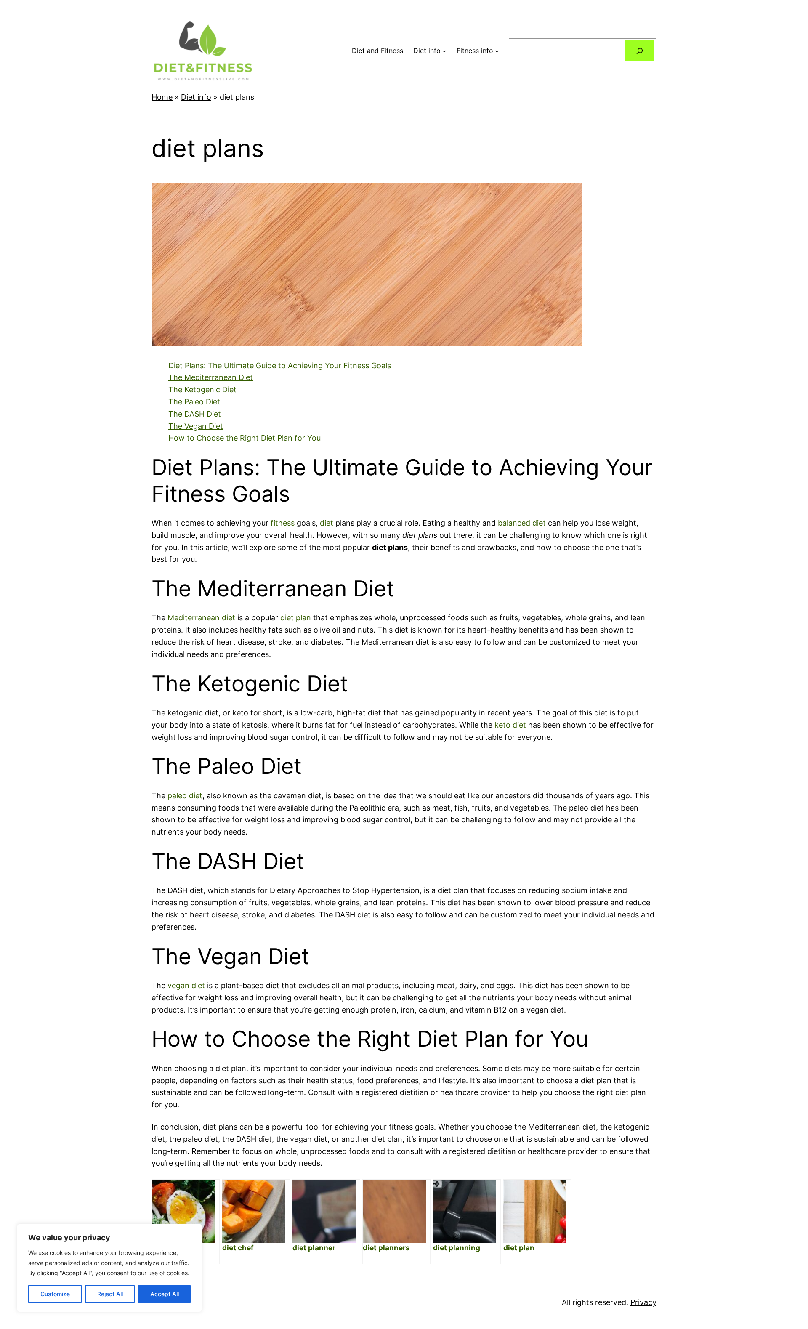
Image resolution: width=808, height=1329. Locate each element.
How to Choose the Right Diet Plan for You (244, 437)
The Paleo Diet (194, 401)
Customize (55, 1293)
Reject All (110, 1293)
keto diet (510, 724)
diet (326, 522)
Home (162, 97)
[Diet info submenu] (444, 51)
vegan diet (186, 985)
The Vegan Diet (195, 426)
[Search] (639, 50)
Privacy (643, 1302)
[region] (109, 1268)
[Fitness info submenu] (497, 51)
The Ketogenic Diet (202, 389)
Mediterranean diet (201, 617)
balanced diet (522, 522)
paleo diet (184, 795)
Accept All (164, 1293)
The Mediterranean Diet (210, 377)
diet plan (295, 617)
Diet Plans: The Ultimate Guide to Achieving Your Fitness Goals (279, 365)
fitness (283, 522)
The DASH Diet (194, 413)
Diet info (196, 97)
